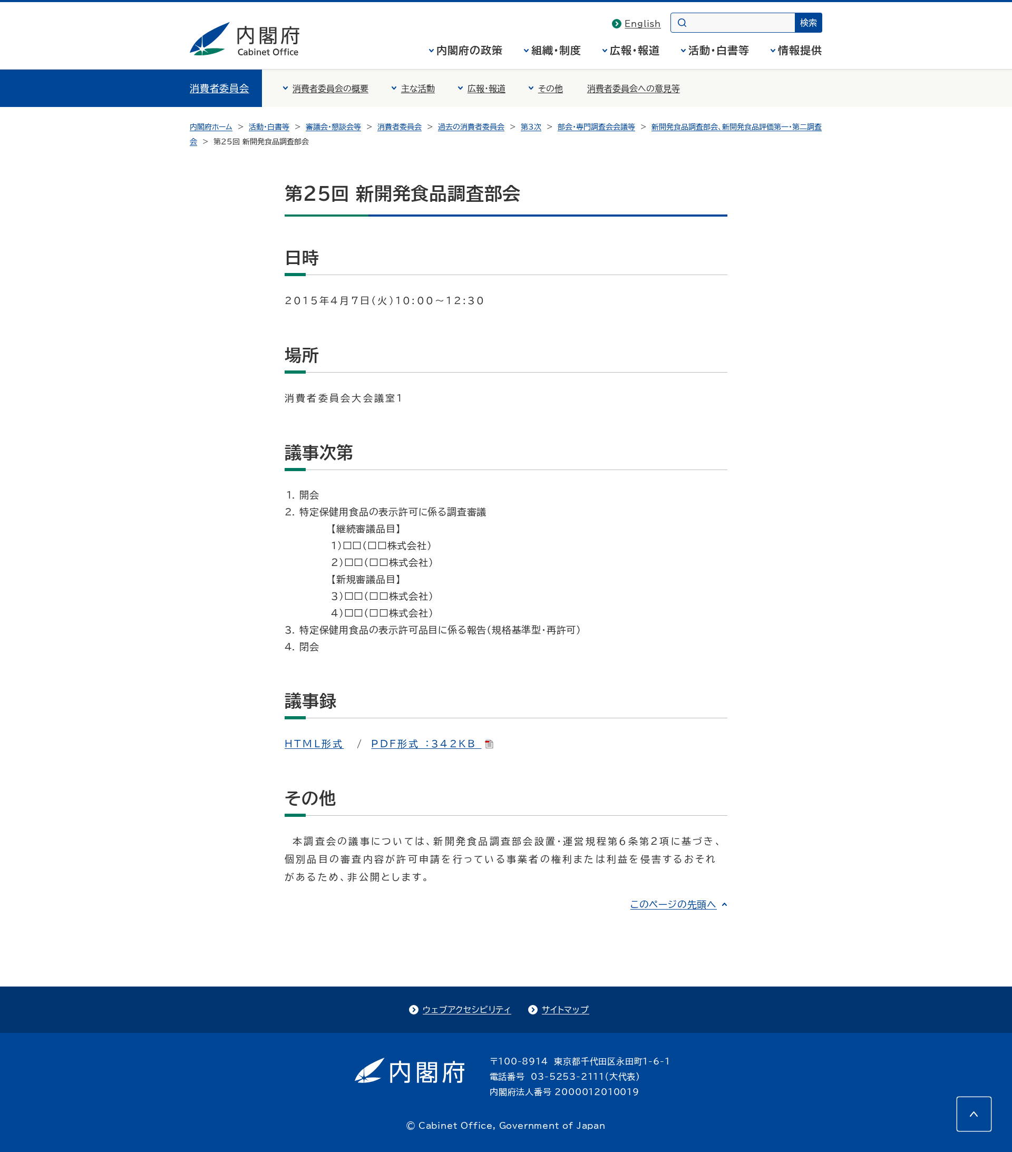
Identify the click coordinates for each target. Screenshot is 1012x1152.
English (643, 23)
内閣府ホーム (211, 127)
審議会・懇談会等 (333, 127)
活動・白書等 (719, 50)
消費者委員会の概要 (330, 88)
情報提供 (800, 50)
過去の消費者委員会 (471, 127)
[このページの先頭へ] (974, 1114)
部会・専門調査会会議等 (596, 127)
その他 (550, 88)
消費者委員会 (219, 88)
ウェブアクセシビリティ (467, 1009)
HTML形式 (314, 743)
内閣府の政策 (469, 50)
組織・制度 (556, 50)
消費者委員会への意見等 (633, 88)
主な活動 (418, 88)
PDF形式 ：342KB (426, 743)
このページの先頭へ (673, 904)
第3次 (531, 127)
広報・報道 (635, 50)
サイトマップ (565, 1009)
